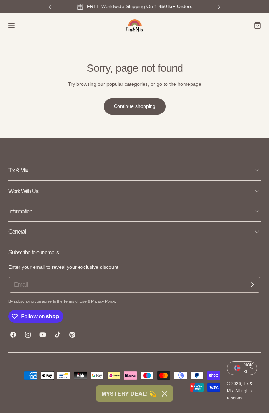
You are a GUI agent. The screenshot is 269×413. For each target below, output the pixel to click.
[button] (11, 25)
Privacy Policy (103, 301)
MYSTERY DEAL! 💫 (129, 394)
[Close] (164, 394)
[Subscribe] (252, 284)
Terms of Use (75, 301)
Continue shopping (135, 106)
